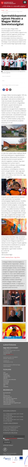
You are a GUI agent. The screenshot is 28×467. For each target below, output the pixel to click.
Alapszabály (5, 383)
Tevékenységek (6, 375)
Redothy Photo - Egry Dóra (12, 257)
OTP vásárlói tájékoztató (8, 400)
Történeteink (6, 382)
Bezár (14, 462)
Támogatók (5, 373)
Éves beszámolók (7, 392)
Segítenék (5, 378)
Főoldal (2, 10)
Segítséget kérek (6, 376)
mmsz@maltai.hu (10, 354)
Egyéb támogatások (7, 397)
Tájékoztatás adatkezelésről (9, 401)
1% (4, 394)
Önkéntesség (6, 381)
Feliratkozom (7, 442)
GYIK (4, 385)
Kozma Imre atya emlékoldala (9, 379)
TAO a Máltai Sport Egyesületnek (10, 398)
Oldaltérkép (5, 386)
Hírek (7, 10)
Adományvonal (6, 395)
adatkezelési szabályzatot (11, 438)
